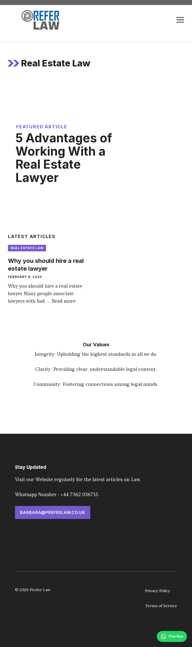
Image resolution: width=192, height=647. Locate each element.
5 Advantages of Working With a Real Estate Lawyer (64, 158)
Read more (64, 301)
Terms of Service (161, 606)
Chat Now (175, 636)
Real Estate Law (27, 248)
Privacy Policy (157, 591)
